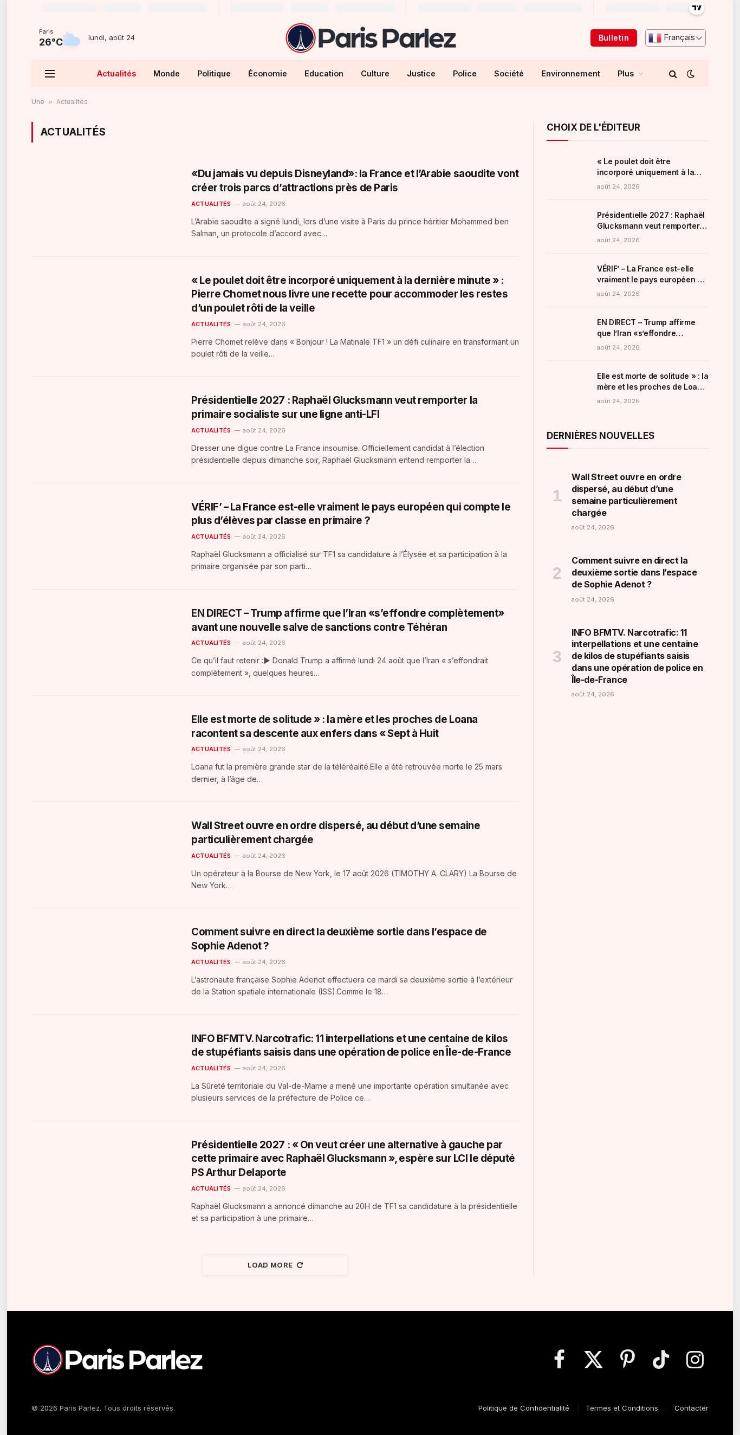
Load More (270, 1265)
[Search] (673, 73)
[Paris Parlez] (370, 38)
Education (323, 73)
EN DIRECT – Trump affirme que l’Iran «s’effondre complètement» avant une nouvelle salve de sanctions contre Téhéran (347, 620)
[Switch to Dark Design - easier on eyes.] (689, 73)
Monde (166, 73)
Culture (375, 73)
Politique (214, 73)
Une (37, 102)
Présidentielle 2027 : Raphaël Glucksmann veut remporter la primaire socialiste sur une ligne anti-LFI (334, 407)
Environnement (570, 73)
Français (678, 37)
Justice (421, 73)
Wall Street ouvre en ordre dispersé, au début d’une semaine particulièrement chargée (335, 832)
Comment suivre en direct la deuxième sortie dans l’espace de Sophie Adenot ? (339, 939)
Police (465, 73)
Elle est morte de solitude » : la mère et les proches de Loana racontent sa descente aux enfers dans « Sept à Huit (334, 726)
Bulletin (614, 37)
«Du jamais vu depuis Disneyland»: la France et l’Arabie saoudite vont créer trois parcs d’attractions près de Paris (354, 180)
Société (509, 73)
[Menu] (50, 73)
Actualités (116, 73)
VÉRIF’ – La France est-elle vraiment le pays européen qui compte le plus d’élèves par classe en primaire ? (350, 514)
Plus (626, 73)
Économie (267, 73)
